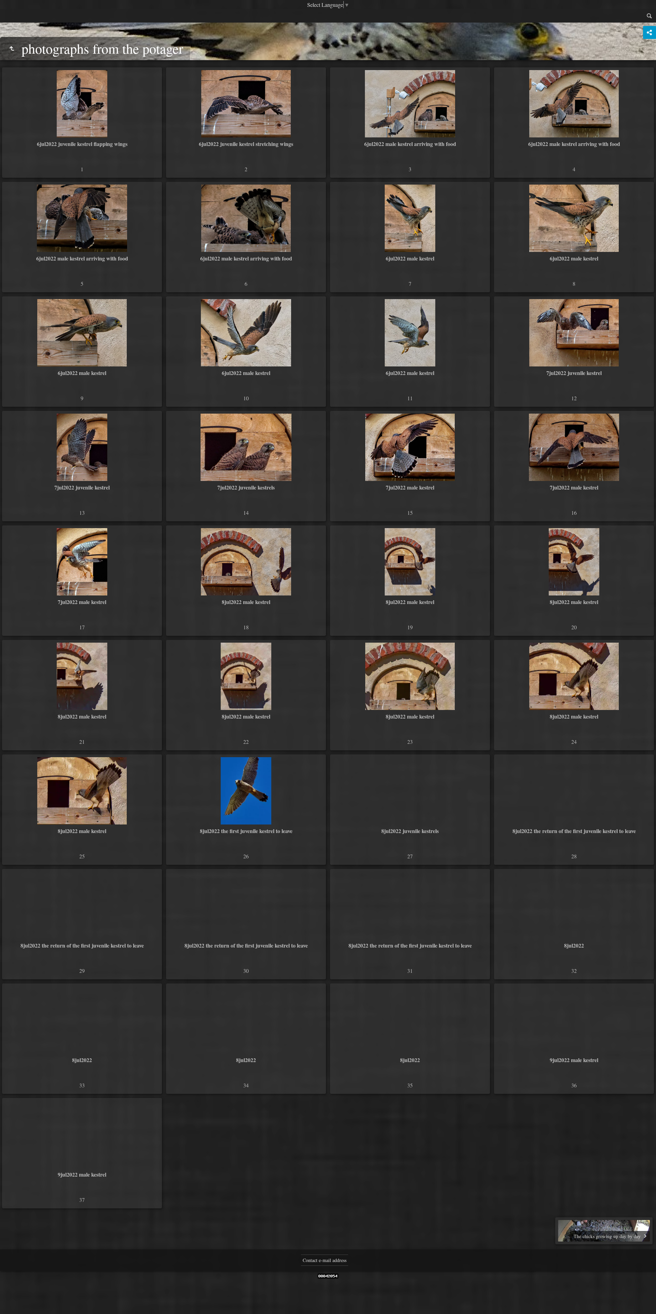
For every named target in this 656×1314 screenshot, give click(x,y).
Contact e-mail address (324, 1260)
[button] (8, 1306)
